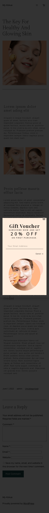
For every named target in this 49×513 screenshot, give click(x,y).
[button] (44, 219)
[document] (24, 256)
